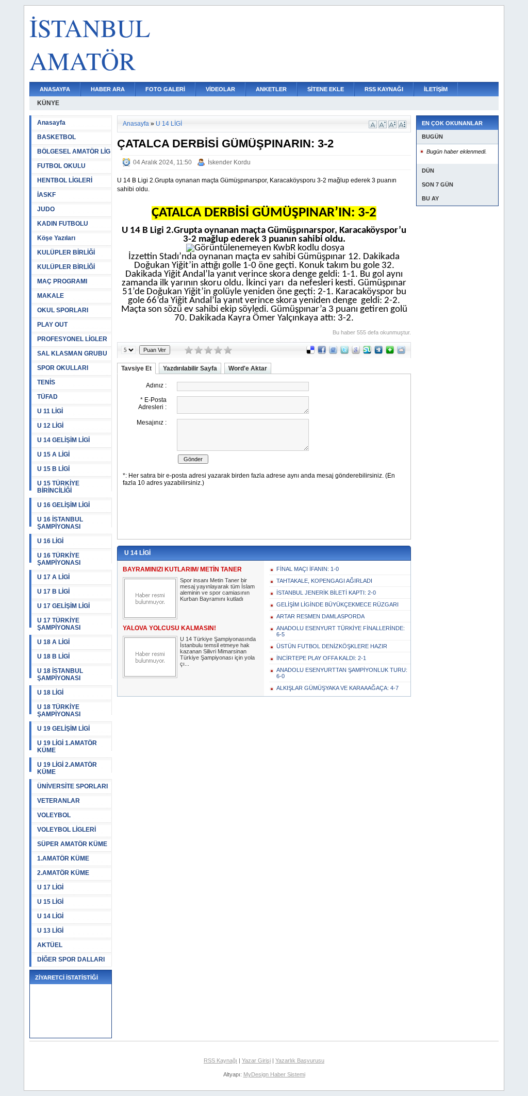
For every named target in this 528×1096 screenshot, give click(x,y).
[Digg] (378, 352)
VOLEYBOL (54, 815)
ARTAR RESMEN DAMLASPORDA (320, 616)
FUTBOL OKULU (61, 166)
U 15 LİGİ (50, 901)
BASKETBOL (56, 137)
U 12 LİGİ (50, 425)
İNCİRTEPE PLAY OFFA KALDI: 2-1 (321, 658)
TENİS (46, 382)
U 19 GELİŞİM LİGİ (63, 728)
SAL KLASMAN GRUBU (72, 353)
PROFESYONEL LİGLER (72, 339)
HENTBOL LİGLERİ (64, 180)
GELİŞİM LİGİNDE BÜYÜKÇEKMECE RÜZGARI (337, 604)
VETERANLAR (58, 800)
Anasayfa (51, 122)
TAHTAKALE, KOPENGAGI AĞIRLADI (324, 581)
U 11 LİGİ (50, 411)
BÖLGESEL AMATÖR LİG (73, 151)
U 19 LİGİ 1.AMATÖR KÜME (67, 746)
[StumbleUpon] (367, 352)
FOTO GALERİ (165, 89)
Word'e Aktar (247, 368)
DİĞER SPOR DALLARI (71, 959)
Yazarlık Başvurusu (299, 1060)
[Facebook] (322, 352)
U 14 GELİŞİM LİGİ (63, 440)
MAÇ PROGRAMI (62, 281)
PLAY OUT (52, 324)
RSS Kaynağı (220, 1060)
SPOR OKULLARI (62, 368)
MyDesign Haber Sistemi (274, 1074)
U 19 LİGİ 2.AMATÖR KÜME (67, 768)
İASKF (46, 194)
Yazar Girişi (256, 1060)
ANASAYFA (55, 89)
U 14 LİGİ (50, 916)
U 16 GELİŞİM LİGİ (63, 505)
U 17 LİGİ (50, 887)
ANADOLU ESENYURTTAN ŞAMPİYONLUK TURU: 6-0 (341, 673)
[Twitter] (344, 352)
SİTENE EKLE (325, 89)
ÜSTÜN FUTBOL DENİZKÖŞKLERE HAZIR (331, 646)
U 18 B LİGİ (53, 656)
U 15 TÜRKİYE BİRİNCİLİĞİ (58, 487)
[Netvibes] (390, 352)
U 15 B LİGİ (53, 469)
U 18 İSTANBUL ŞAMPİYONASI (60, 674)
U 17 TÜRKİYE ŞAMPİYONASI (58, 624)
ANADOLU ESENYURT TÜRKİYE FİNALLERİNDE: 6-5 (340, 631)
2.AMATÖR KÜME (63, 872)
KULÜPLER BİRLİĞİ (66, 252)
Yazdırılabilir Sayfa (190, 368)
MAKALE (50, 295)
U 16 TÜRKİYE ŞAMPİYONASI (58, 559)
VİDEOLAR (220, 89)
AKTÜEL (49, 945)
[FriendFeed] (333, 352)
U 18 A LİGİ (53, 642)
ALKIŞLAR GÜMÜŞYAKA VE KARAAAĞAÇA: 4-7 (337, 688)
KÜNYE (48, 103)
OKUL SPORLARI (62, 310)
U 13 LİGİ (50, 930)
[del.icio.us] (310, 352)
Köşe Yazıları (56, 238)
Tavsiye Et (136, 368)
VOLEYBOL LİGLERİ (66, 829)
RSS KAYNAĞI (384, 89)
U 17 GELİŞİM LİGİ (63, 606)
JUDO (46, 209)
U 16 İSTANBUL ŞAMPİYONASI (60, 523)
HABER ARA (108, 89)
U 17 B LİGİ (53, 591)
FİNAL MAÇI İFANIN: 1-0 (307, 569)
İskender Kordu (229, 162)
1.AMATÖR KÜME (63, 858)
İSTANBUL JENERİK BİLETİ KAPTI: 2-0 (326, 592)
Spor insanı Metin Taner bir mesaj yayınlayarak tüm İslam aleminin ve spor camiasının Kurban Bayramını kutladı (217, 589)
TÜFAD (47, 396)
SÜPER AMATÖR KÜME (72, 844)
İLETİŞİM (436, 89)
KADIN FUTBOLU (62, 223)
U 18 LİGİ (50, 692)
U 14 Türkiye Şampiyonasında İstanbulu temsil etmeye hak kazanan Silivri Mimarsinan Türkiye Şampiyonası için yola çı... (218, 651)
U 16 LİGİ (50, 541)
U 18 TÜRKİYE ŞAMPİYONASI (58, 710)
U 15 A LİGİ (53, 454)
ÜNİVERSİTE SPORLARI (72, 786)
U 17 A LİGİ (53, 577)
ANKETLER (271, 89)
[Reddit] (401, 352)
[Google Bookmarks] (356, 352)
